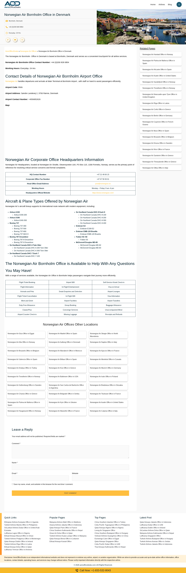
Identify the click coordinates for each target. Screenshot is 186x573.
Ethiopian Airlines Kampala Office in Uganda (21, 522)
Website (75, 473)
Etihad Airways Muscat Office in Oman (18, 536)
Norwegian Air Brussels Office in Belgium (23, 351)
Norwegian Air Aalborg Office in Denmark (64, 342)
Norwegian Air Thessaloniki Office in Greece (159, 162)
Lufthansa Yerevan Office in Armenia (18, 550)
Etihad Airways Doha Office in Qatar (18, 547)
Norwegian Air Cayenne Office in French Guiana (158, 123)
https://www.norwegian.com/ (103, 193)
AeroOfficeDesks (11, 51)
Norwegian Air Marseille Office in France (64, 411)
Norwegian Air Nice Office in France (156, 149)
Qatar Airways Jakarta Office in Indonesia (155, 522)
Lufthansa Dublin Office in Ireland (152, 528)
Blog (170, 4)
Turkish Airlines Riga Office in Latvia (18, 544)
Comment (16, 443)
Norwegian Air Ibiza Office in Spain (156, 131)
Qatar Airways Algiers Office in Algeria (109, 528)
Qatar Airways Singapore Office (107, 541)
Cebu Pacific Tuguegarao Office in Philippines (112, 525)
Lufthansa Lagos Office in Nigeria (17, 533)
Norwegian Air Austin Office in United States (106, 402)
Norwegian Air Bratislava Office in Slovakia (106, 385)
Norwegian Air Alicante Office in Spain (157, 69)
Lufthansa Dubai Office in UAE (151, 525)
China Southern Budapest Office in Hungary (111, 533)
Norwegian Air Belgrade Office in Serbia (64, 394)
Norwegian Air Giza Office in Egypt (21, 333)
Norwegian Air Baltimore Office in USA (63, 376)
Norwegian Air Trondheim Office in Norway (24, 376)
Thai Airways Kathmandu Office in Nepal (110, 547)
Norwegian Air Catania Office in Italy (104, 411)
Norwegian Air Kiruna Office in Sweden (157, 143)
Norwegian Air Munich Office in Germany (105, 368)
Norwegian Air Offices (28, 51)
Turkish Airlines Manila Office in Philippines (20, 525)
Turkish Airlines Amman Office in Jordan (155, 541)
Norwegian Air (11, 81)
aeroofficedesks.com (87, 565)
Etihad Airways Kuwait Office (60, 541)
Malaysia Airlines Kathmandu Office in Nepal (157, 533)
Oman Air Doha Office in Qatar (61, 533)
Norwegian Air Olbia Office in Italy (155, 168)
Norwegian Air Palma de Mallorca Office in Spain (159, 62)
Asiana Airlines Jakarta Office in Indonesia (66, 525)
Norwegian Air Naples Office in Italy (103, 342)
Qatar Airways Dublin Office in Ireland (18, 541)
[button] (179, 4)
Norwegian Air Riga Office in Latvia (156, 103)
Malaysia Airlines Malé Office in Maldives (65, 522)
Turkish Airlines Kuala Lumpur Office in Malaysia (68, 536)
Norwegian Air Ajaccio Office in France (104, 351)
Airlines (162, 4)
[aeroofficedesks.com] (12, 4)
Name (15, 463)
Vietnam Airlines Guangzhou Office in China (111, 536)
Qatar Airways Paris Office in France (63, 528)
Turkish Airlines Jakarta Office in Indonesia (156, 544)
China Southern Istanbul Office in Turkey (110, 522)
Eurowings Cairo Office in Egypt (107, 539)
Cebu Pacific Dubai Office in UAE (107, 544)
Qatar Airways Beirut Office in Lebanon (64, 539)
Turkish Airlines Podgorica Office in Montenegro (22, 539)
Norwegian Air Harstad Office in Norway (158, 54)
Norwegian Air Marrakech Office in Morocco (65, 351)
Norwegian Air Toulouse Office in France (105, 394)
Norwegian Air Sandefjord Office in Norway (159, 82)
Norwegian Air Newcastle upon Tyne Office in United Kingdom (160, 95)
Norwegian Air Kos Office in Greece (62, 368)
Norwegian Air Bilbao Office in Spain (63, 359)
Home (153, 4)
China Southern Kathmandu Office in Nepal (66, 530)
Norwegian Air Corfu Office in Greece (157, 109)
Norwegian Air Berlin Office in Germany (157, 116)
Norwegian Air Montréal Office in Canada (105, 359)
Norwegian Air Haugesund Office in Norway (24, 411)
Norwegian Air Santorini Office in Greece (158, 155)
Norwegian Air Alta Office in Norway (21, 342)
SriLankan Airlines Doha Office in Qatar (155, 530)
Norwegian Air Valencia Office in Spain (22, 359)
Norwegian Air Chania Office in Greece (22, 394)
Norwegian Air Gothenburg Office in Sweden (24, 385)
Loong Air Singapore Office (105, 530)
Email (14, 473)
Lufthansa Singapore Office (150, 536)
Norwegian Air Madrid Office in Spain (63, 333)
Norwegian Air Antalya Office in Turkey (22, 368)
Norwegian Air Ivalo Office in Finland (104, 376)
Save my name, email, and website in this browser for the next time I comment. (43, 484)
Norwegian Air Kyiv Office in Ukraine (63, 402)
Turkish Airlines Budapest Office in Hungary (156, 539)
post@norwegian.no (103, 184)
